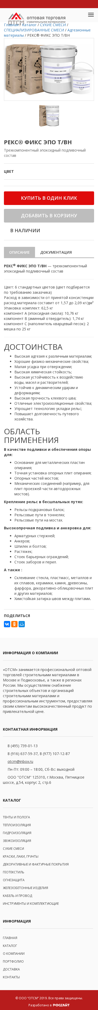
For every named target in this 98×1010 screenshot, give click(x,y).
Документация (56, 252)
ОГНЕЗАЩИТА (14, 880)
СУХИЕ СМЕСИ (13, 848)
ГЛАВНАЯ (10, 938)
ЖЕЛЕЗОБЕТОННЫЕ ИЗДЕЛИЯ (25, 888)
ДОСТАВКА (11, 969)
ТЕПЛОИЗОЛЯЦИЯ (17, 825)
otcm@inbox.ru (20, 761)
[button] (78, 15)
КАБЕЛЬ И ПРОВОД (17, 896)
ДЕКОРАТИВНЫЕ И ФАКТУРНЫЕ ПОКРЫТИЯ (36, 864)
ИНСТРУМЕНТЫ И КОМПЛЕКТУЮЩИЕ (31, 903)
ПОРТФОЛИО (13, 961)
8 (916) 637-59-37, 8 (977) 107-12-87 (39, 753)
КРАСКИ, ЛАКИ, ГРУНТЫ (20, 856)
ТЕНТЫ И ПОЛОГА (16, 817)
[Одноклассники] (14, 624)
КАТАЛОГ (10, 946)
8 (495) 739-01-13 (23, 745)
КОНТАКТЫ (11, 977)
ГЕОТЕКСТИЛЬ (13, 872)
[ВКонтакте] (7, 624)
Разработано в (40, 1005)
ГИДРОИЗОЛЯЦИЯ (17, 833)
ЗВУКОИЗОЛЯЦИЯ (17, 841)
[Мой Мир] (22, 624)
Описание (19, 252)
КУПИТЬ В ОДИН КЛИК (49, 198)
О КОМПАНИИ (14, 953)
